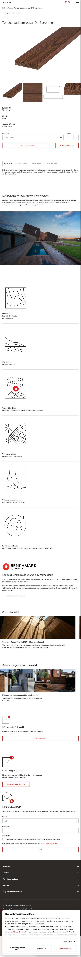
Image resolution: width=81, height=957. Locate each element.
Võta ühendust (40, 738)
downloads (52, 163)
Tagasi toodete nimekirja (14, 13)
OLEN (4, 817)
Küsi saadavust (67, 145)
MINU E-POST (7, 826)
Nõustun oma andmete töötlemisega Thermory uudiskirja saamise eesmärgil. (34, 839)
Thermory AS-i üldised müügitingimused (17, 909)
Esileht (4, 8)
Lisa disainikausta (27, 145)
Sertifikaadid (38, 163)
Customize (39, 948)
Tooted (10, 8)
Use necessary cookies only (17, 948)
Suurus (5, 133)
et (72, 2)
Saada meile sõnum (16, 784)
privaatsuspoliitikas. (52, 843)
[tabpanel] (37, 633)
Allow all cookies (64, 948)
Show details (67, 942)
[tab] (7, 163)
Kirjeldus (8, 163)
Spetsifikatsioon (22, 163)
